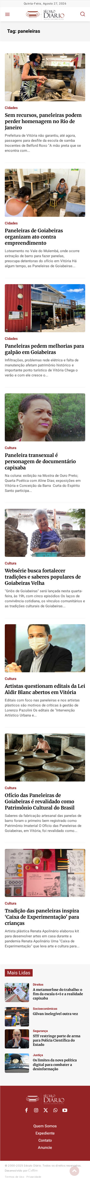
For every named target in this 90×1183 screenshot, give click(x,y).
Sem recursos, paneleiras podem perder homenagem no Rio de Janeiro (43, 121)
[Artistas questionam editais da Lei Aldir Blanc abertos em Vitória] (45, 648)
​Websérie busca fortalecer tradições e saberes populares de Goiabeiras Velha (43, 577)
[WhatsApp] (55, 1110)
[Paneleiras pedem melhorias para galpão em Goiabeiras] (45, 308)
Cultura (10, 448)
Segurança (40, 1030)
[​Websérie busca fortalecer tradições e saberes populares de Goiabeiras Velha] (45, 533)
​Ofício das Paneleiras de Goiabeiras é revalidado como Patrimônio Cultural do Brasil (40, 801)
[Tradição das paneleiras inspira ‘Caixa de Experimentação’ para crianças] (45, 873)
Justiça (38, 1055)
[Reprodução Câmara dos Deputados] (17, 1016)
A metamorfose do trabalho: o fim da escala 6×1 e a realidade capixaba (58, 994)
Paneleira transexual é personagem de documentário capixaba (40, 461)
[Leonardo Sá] (17, 992)
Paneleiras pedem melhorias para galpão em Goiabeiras (44, 349)
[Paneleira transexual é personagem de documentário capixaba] (45, 417)
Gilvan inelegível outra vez (55, 1014)
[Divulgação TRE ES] (17, 1063)
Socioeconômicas (45, 1008)
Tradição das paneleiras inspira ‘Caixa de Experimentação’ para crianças (42, 917)
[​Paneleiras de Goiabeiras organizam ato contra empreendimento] (45, 193)
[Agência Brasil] (17, 1038)
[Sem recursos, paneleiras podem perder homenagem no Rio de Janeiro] (45, 77)
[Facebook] (26, 1110)
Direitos (38, 984)
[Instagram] (36, 1110)
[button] (82, 13)
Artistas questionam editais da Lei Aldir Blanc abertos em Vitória (45, 689)
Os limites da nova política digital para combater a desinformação (55, 1064)
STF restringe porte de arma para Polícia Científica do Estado (56, 1040)
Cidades (11, 108)
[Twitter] (45, 1110)
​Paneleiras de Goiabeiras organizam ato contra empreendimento (34, 237)
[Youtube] (65, 1110)
